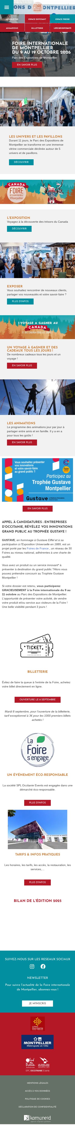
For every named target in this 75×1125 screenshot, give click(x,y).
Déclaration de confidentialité (37, 1107)
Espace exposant (37, 19)
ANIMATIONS (12, 28)
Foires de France (38, 548)
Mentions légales (37, 1083)
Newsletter (12, 19)
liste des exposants (62, 28)
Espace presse (62, 19)
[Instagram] (32, 966)
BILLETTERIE (37, 28)
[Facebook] (43, 966)
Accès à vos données (37, 1091)
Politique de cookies (37, 1099)
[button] (7, 7)
